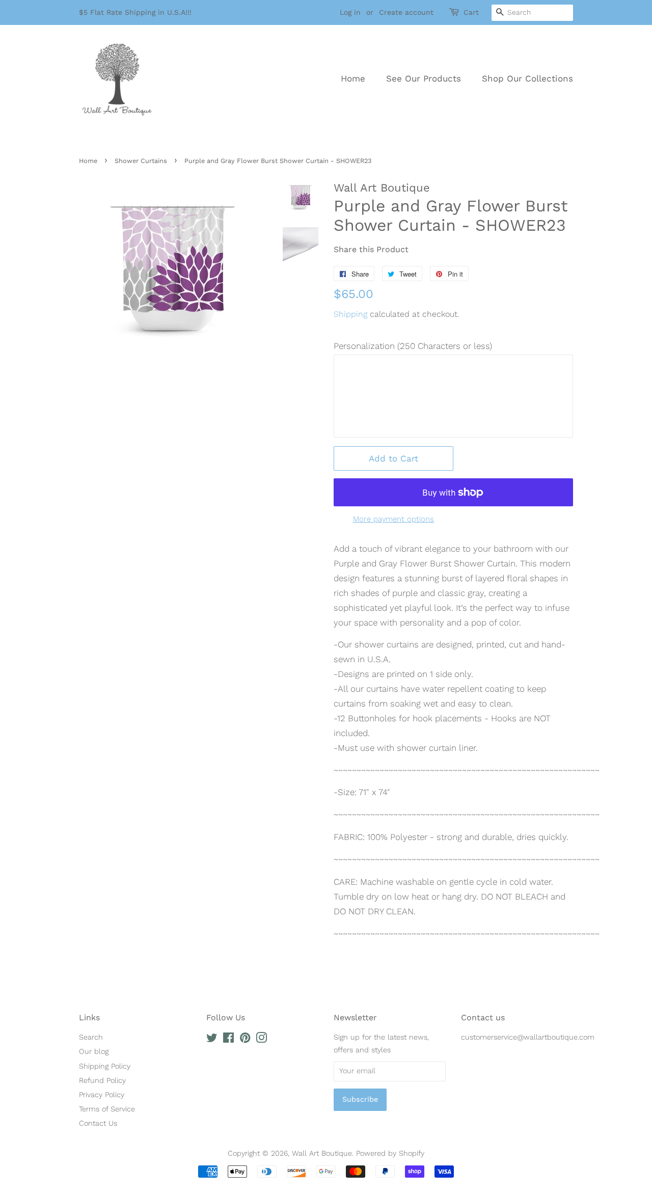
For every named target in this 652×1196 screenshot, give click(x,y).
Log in (350, 12)
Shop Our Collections (527, 78)
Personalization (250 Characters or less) (413, 346)
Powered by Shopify (390, 1153)
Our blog (93, 1051)
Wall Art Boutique (322, 1153)
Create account (406, 12)
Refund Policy (102, 1080)
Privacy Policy (101, 1095)
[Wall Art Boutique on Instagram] (261, 1040)
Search (91, 1037)
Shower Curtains (141, 161)
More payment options (393, 519)
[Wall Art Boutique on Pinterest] (245, 1040)
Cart (471, 12)
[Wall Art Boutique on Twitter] (212, 1040)
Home (353, 78)
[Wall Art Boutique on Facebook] (228, 1040)
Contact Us (98, 1123)
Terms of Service (107, 1109)
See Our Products (423, 78)
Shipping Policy (104, 1066)
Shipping (350, 314)
